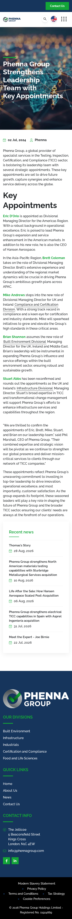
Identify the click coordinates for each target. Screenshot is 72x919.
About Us (10, 790)
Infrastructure (13, 738)
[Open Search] (45, 19)
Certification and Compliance (25, 751)
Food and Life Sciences (20, 758)
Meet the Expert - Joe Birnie (29, 637)
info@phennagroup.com (26, 851)
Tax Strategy (56, 893)
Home (7, 784)
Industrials (11, 745)
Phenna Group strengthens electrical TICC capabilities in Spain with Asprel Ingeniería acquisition (35, 616)
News (7, 797)
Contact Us (57, 6)
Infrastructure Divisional (35, 388)
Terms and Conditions (23, 893)
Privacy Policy (36, 889)
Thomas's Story (20, 545)
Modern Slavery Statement (36, 883)
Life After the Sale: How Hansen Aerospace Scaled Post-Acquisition (34, 593)
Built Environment (16, 731)
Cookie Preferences (36, 899)
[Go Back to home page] (12, 19)
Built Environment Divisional (24, 342)
